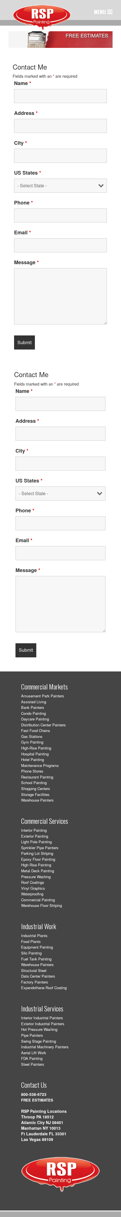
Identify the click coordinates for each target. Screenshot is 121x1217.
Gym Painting (32, 742)
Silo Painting (31, 953)
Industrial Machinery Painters (45, 1046)
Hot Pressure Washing (39, 1029)
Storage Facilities (35, 794)
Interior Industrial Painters (42, 1017)
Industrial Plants (34, 935)
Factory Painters (34, 982)
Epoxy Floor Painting (38, 859)
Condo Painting (33, 713)
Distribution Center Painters (43, 724)
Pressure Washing (36, 876)
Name (22, 83)
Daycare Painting (35, 719)
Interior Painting (34, 830)
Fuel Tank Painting (36, 959)
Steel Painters (32, 1064)
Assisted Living (33, 701)
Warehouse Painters (37, 800)
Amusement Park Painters (42, 695)
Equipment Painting (37, 947)
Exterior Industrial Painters (42, 1023)
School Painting (34, 782)
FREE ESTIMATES (37, 1100)
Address (26, 113)
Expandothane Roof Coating (44, 987)
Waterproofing (32, 893)
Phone (23, 202)
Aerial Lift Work (33, 1052)
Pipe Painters (32, 1035)
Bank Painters (32, 707)
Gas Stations (31, 736)
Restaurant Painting (37, 777)
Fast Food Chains (35, 730)
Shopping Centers (35, 788)
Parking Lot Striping (37, 853)
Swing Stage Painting (38, 1041)
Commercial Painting (38, 899)
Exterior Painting (34, 836)
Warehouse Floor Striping (41, 905)
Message (26, 262)
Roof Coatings (32, 882)
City (20, 143)
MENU (100, 11)
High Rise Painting (36, 864)
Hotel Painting (32, 759)
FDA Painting (31, 1058)
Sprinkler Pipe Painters (40, 847)
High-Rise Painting (36, 748)
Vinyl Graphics (33, 888)
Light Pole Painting (36, 841)
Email (22, 232)
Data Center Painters (38, 976)
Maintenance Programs (40, 765)
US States (27, 172)
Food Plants (31, 941)
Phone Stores (32, 771)
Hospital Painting (35, 754)
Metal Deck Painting (37, 870)
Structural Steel (33, 970)
